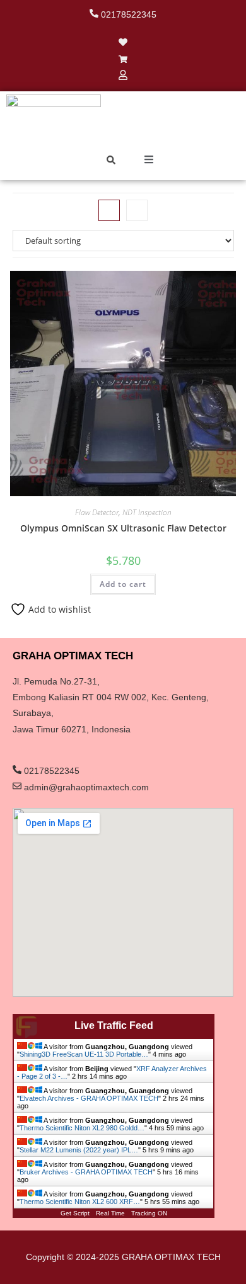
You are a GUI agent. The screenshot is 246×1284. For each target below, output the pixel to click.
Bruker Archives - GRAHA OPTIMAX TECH (86, 1172)
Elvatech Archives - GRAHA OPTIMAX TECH (89, 1098)
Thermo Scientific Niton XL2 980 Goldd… (82, 1128)
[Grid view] (109, 210)
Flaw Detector (97, 512)
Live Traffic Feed (113, 1025)
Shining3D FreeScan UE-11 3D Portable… (84, 1054)
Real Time (110, 1213)
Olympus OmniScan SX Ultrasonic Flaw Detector (123, 528)
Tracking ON (149, 1213)
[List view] (137, 210)
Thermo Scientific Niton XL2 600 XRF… (80, 1201)
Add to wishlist (58, 609)
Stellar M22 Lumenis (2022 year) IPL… (79, 1150)
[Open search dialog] (111, 161)
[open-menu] (148, 160)
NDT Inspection (147, 512)
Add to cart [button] (123, 584)
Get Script (75, 1213)
